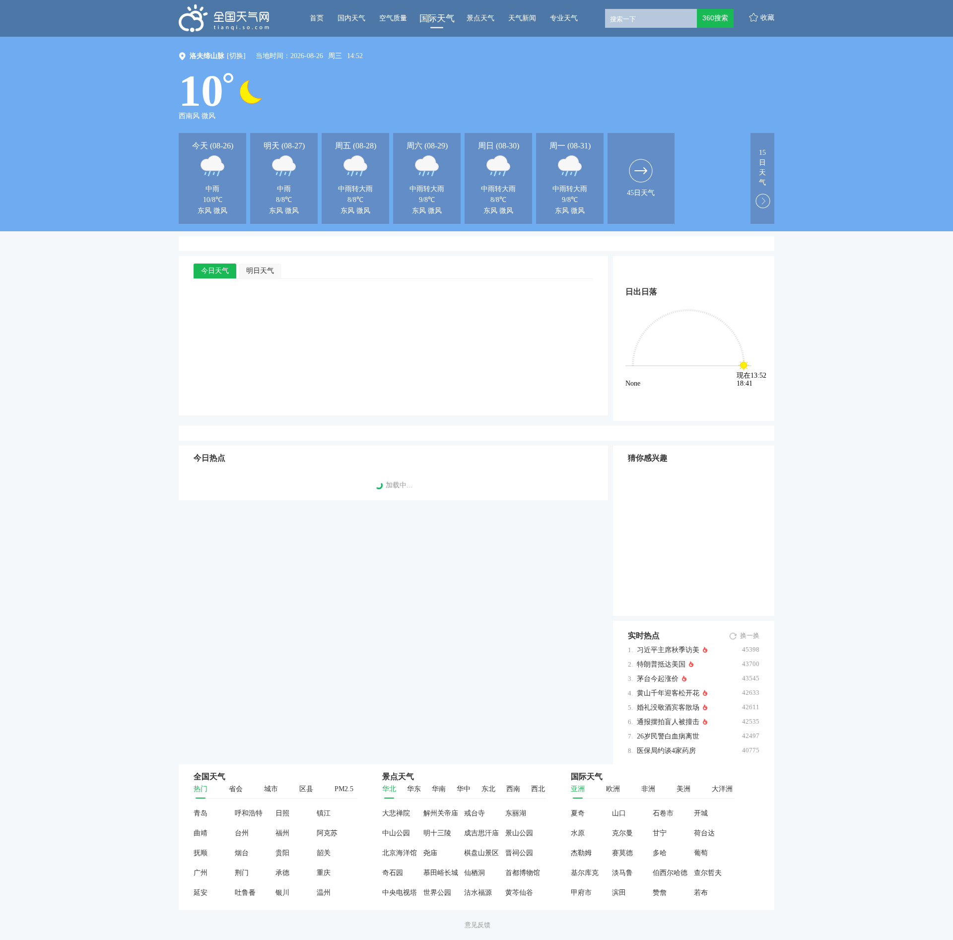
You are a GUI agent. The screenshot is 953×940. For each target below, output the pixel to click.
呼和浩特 (249, 813)
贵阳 (282, 853)
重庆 (324, 872)
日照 (282, 813)
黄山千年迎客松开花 (668, 693)
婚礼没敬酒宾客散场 (668, 707)
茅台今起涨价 (658, 678)
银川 (282, 892)
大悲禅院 (396, 813)
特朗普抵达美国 (661, 664)
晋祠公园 (519, 853)
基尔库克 (585, 872)
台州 (242, 833)
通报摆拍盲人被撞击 (668, 722)
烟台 (242, 853)
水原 (578, 833)
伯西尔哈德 (670, 872)
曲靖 (200, 833)
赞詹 (660, 892)
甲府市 (581, 892)
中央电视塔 (399, 892)
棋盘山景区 (481, 853)
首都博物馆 (522, 872)
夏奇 (578, 813)
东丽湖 (515, 813)
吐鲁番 (245, 892)
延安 (200, 892)
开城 (701, 813)
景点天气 (480, 18)
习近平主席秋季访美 (668, 650)
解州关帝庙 (440, 813)
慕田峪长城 (440, 872)
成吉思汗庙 (481, 833)
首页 (317, 18)
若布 (701, 892)
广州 (200, 872)
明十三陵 (437, 833)
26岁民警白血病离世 (668, 736)
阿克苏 (327, 833)
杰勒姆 (581, 853)
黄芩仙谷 (519, 892)
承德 (282, 872)
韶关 (324, 853)
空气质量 (393, 18)
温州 (324, 892)
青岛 (200, 813)
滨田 (619, 892)
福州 (282, 833)
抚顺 (200, 853)
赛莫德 (622, 853)
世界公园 (437, 892)
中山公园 (396, 833)
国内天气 (351, 18)
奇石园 (392, 872)
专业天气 (564, 18)
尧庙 (430, 853)
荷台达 (704, 833)
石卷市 (663, 813)
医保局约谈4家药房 (666, 750)
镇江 (324, 813)
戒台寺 (474, 813)
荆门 (242, 872)
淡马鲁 (622, 872)
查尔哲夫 (708, 872)
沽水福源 (478, 892)
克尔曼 (622, 833)
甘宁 (660, 833)
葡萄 (701, 853)
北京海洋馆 (399, 853)
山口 (619, 813)
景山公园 (519, 833)
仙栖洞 (474, 872)
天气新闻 (522, 18)
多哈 (660, 853)
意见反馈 (477, 925)
